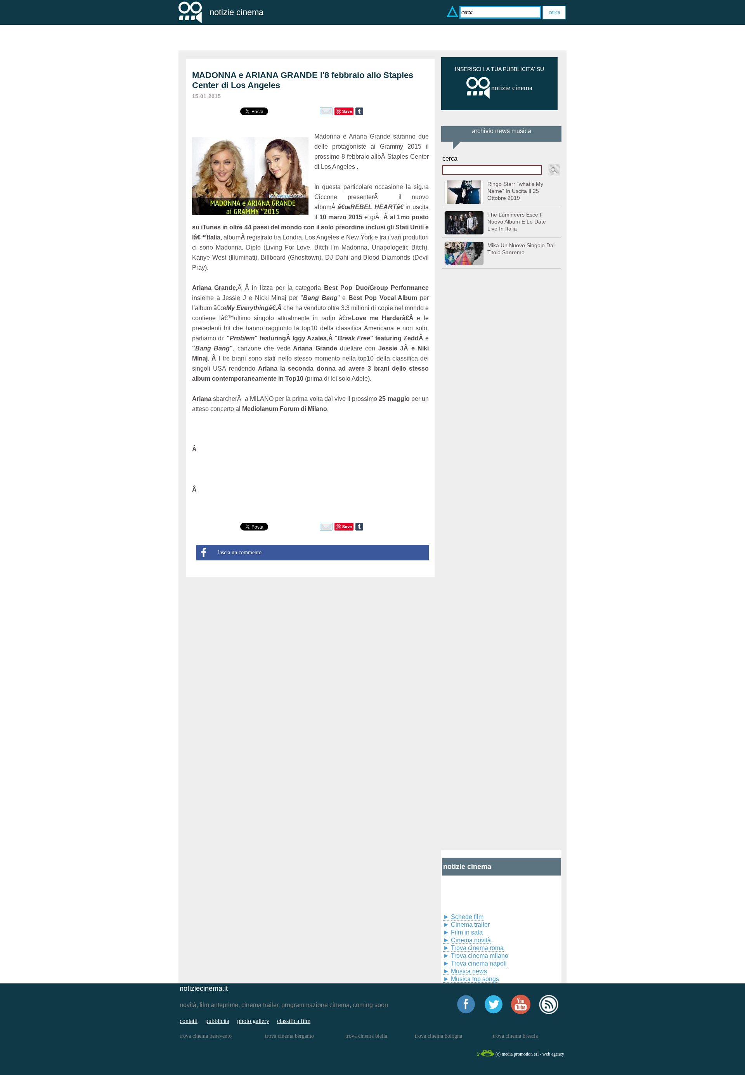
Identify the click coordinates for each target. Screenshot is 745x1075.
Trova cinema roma (477, 948)
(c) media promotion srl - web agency (530, 1054)
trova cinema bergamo (289, 1036)
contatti (189, 1021)
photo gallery (253, 1021)
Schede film (467, 917)
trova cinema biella (366, 1036)
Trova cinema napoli (479, 963)
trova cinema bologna (438, 1036)
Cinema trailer (470, 924)
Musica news (469, 971)
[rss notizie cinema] (549, 1013)
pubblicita (217, 1021)
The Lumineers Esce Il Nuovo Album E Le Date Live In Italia (516, 222)
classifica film (293, 1021)
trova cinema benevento (206, 1036)
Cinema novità (471, 940)
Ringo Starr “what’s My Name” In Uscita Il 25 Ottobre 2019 (515, 191)
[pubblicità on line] (478, 97)
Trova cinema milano (479, 955)
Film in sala (467, 932)
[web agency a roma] (484, 1055)
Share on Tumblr (359, 111)
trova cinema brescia (515, 1036)
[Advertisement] (499, 557)
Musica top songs (475, 979)
